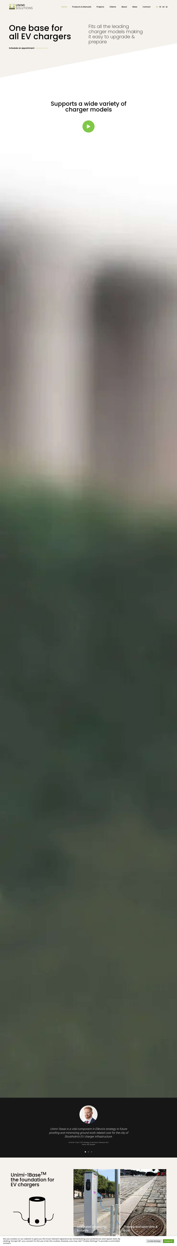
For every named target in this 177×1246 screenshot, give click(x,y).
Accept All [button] (168, 1241)
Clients (112, 7)
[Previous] (7, 1127)
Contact (147, 7)
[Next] (169, 1127)
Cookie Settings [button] (154, 1241)
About (124, 7)
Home (64, 7)
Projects (100, 7)
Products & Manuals (81, 7)
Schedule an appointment (21, 48)
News (134, 7)
